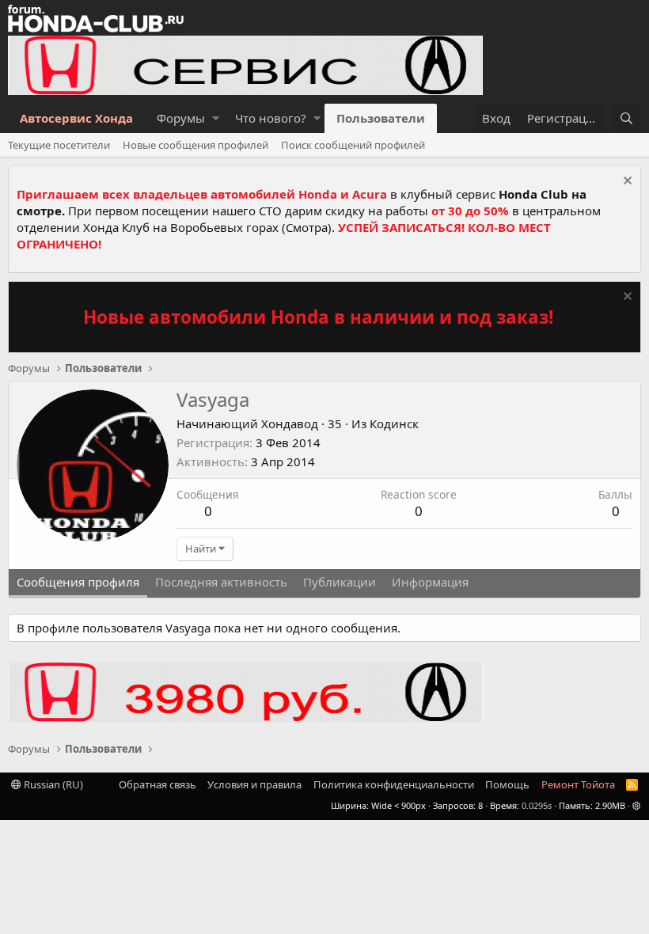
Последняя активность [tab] (221, 582)
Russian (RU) (52, 784)
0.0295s (537, 805)
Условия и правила (254, 784)
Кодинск (394, 423)
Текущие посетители (59, 145)
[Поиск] (626, 118)
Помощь (507, 784)
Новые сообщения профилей (195, 145)
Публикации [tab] (339, 582)
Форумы (181, 118)
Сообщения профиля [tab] (78, 582)
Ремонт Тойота (578, 784)
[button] (215, 118)
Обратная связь (157, 784)
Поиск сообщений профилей (353, 145)
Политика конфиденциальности (393, 784)
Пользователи (380, 118)
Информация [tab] (430, 582)
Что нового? (270, 118)
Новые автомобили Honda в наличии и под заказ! (318, 317)
